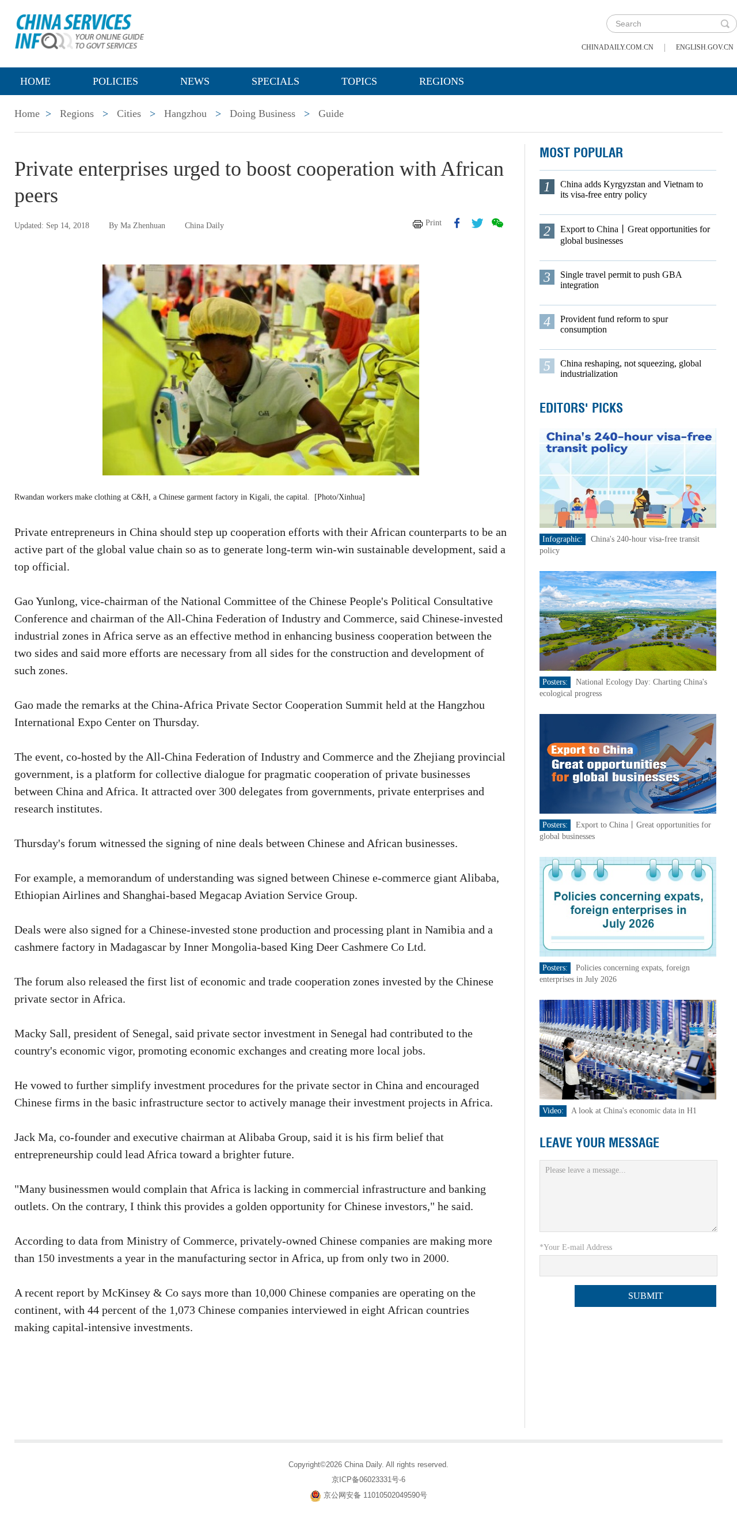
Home (35, 81)
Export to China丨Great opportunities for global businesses (635, 234)
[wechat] (497, 223)
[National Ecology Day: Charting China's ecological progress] (628, 620)
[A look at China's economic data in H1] (628, 1049)
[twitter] (477, 223)
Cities (129, 113)
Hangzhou (185, 113)
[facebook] (457, 223)
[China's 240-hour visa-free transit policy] (628, 477)
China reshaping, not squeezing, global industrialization (630, 368)
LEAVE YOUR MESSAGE (599, 1142)
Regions (441, 81)
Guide (331, 113)
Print (434, 222)
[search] (724, 23)
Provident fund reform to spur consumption (614, 324)
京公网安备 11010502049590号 (375, 1495)
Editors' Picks (581, 408)
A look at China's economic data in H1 (634, 1110)
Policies (115, 81)
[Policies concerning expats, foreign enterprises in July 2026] (628, 906)
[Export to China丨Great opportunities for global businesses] (628, 763)
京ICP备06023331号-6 (368, 1479)
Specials (275, 81)
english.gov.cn (705, 47)
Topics (359, 81)
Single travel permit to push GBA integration (621, 280)
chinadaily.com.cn (618, 47)
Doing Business (262, 113)
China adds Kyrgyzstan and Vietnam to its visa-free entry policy (631, 189)
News (195, 81)
